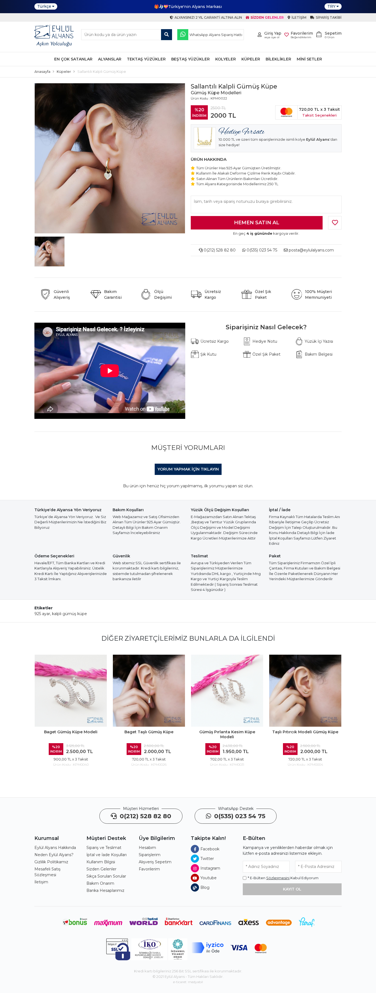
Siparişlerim (149, 854)
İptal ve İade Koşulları (106, 854)
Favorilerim (149, 869)
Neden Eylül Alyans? (53, 854)
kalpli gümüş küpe (69, 613)
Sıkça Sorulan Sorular (106, 876)
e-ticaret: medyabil (188, 982)
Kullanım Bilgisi (100, 861)
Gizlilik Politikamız (51, 861)
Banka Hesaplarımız (105, 890)
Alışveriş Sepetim (155, 861)
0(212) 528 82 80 (219, 250)
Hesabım (147, 847)
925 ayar (42, 613)
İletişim (41, 881)
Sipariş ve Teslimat (103, 847)
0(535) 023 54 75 (261, 250)
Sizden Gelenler (101, 869)
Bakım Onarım (100, 883)
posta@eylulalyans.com (311, 250)
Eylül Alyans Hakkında (55, 847)
